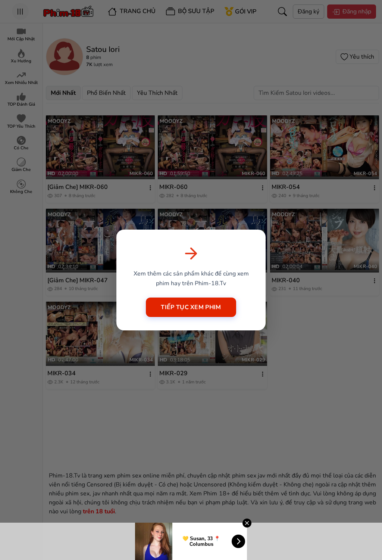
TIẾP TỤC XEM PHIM (191, 307)
